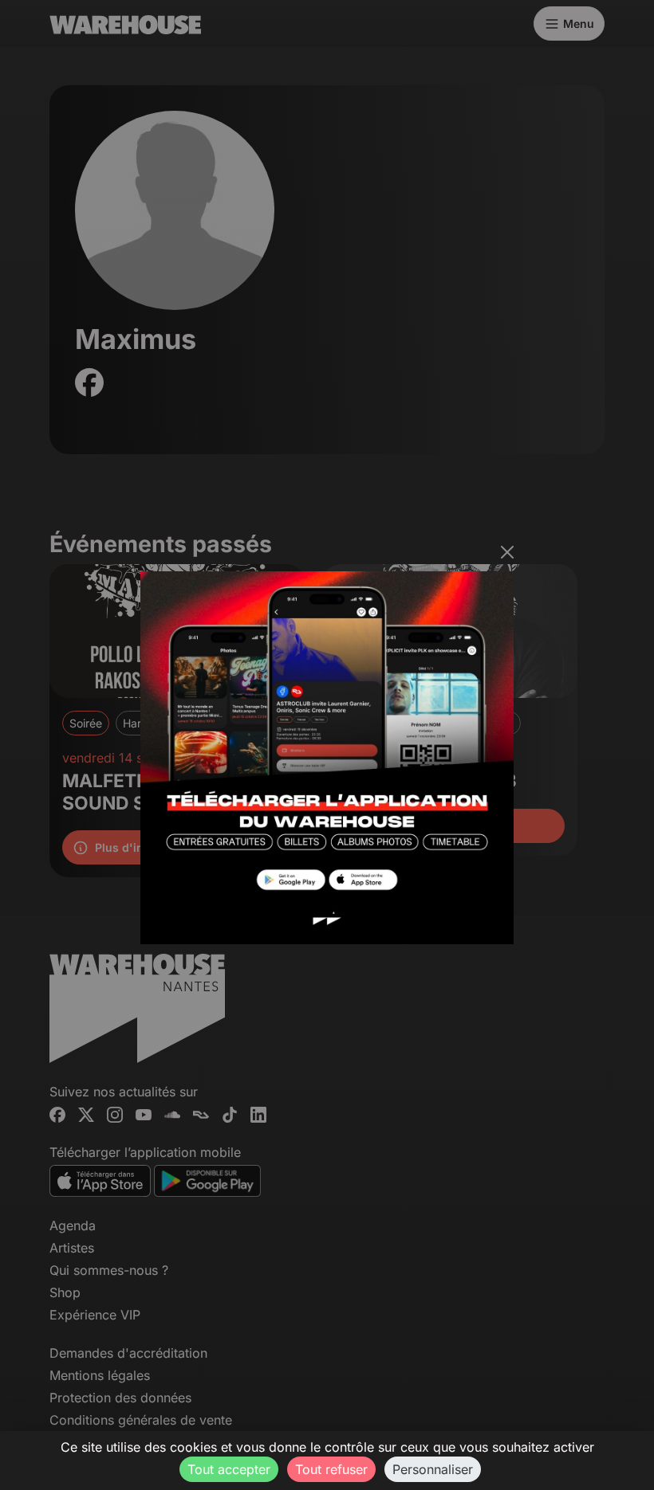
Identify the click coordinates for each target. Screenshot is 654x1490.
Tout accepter (228, 1469)
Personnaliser (432, 1469)
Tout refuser (331, 1469)
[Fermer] (507, 552)
